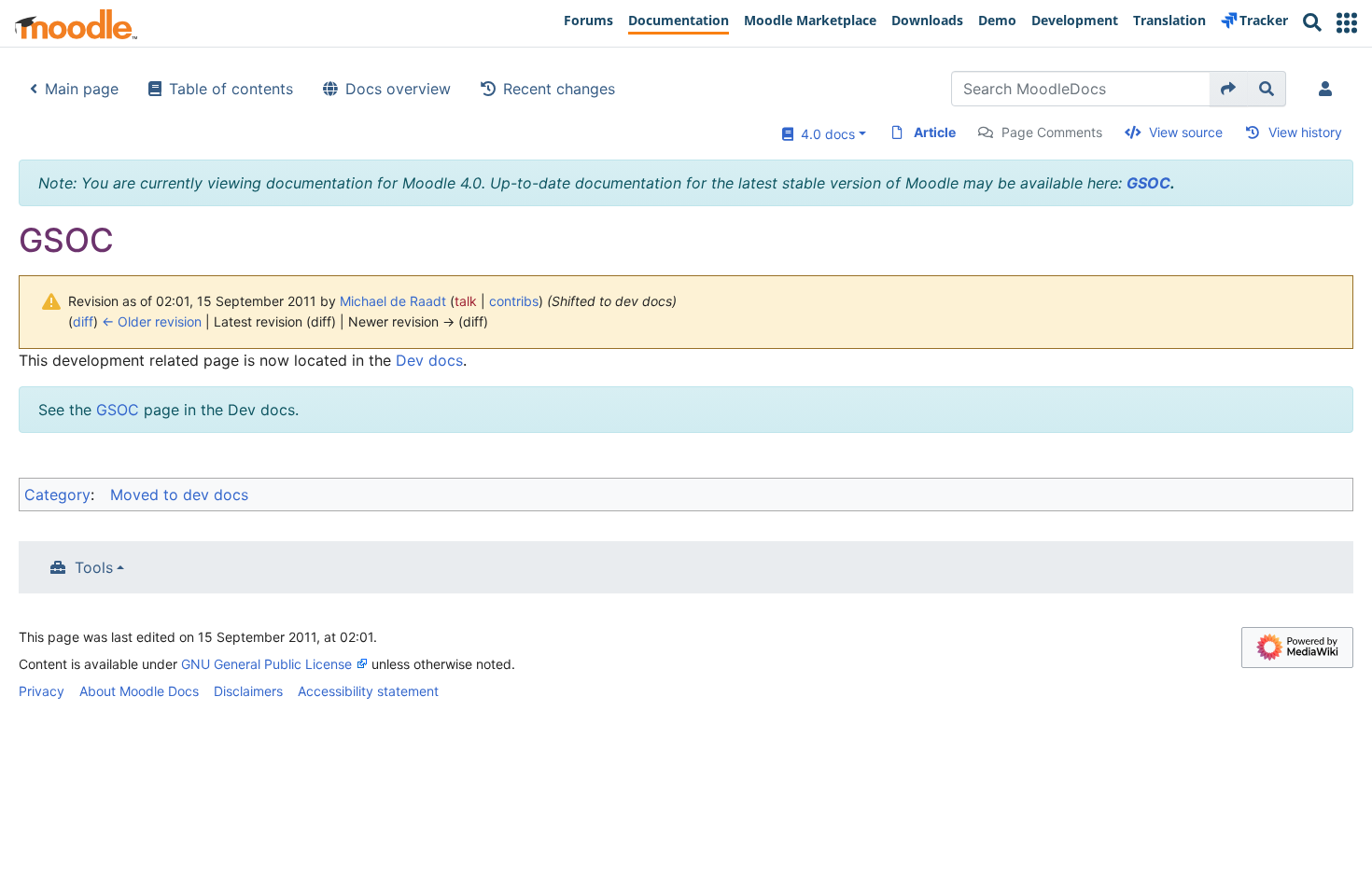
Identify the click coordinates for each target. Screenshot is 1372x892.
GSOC (1148, 183)
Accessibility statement (368, 691)
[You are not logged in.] (1329, 88)
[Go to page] (1229, 88)
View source (1186, 132)
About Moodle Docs (139, 691)
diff (83, 321)
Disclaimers (248, 691)
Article (935, 132)
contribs (514, 301)
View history (1305, 132)
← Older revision (152, 321)
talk (466, 301)
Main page (82, 88)
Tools (94, 567)
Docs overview (398, 88)
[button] (1347, 23)
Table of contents (231, 88)
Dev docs (429, 360)
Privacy (41, 691)
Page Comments (1051, 132)
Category (57, 494)
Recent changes (559, 88)
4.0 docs (824, 134)
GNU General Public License (266, 664)
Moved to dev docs (179, 494)
